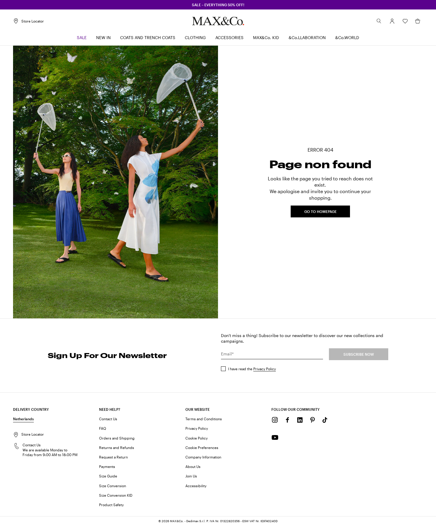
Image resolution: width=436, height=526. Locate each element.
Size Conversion (112, 486)
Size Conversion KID (115, 495)
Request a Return (113, 457)
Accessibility (195, 486)
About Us (193, 466)
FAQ (102, 428)
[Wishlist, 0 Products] (405, 21)
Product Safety (111, 505)
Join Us (191, 476)
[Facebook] (287, 420)
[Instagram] (275, 420)
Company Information (203, 457)
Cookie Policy (196, 438)
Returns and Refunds (116, 447)
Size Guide (108, 476)
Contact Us (108, 419)
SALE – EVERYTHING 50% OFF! (218, 5)
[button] (392, 21)
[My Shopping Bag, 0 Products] (418, 21)
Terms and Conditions (203, 419)
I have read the (252, 369)
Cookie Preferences (201, 447)
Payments (107, 466)
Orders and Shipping (117, 438)
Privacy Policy (264, 369)
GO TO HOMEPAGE (320, 211)
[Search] (379, 21)
